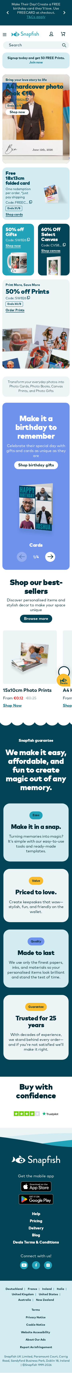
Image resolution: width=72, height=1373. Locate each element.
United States (49, 1294)
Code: (15, 100)
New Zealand (45, 1300)
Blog (36, 1235)
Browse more (36, 618)
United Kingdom (23, 1294)
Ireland (47, 1289)
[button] (5, 33)
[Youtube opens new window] (26, 1263)
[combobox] (36, 45)
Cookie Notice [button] (35, 1324)
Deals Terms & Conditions (36, 1242)
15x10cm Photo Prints (27, 690)
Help (36, 1213)
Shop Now (12, 705)
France (33, 1289)
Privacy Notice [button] (36, 1317)
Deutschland (14, 1289)
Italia (61, 1289)
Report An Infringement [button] (36, 1347)
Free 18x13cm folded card (18, 178)
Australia (25, 1300)
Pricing (36, 1220)
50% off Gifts (15, 231)
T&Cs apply (36, 17)
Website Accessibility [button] (35, 1332)
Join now (36, 62)
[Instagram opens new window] (50, 1263)
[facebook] (38, 1263)
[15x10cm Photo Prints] (30, 657)
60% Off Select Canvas (50, 234)
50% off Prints (27, 291)
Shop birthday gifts (36, 465)
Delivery (36, 1228)
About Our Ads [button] (36, 1339)
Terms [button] (36, 1310)
